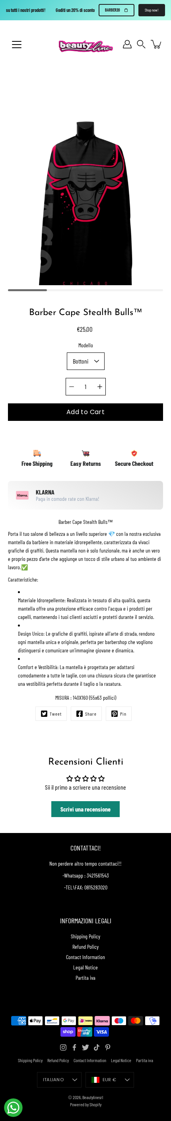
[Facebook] (74, 1047)
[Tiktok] (96, 1047)
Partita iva (85, 977)
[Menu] (16, 44)
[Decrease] (72, 386)
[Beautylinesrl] (85, 44)
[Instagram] (63, 1047)
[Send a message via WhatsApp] (13, 1107)
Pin (123, 713)
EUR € (109, 1079)
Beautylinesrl (92, 1097)
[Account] (127, 44)
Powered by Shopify (85, 1104)
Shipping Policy (85, 936)
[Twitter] (85, 1047)
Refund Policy (85, 946)
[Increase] (100, 386)
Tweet (56, 713)
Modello (85, 345)
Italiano (53, 1079)
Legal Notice (85, 967)
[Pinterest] (107, 1047)
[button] (141, 44)
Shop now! (152, 10)
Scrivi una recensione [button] (85, 809)
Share (91, 713)
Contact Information (85, 957)
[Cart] (156, 44)
